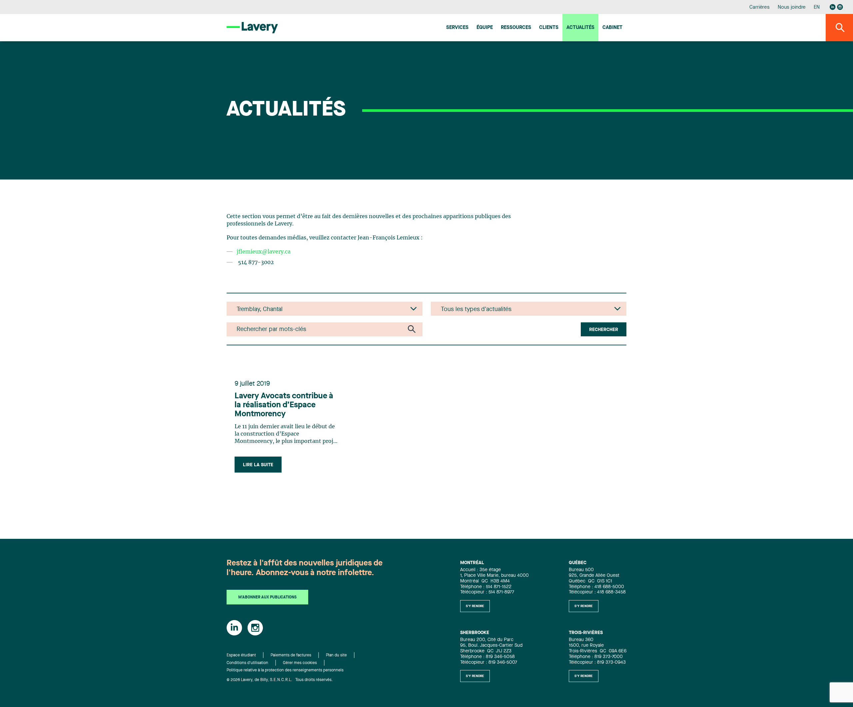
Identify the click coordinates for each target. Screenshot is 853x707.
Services (457, 27)
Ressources (516, 27)
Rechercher (603, 329)
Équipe (484, 27)
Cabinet (612, 27)
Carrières (759, 7)
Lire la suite (258, 465)
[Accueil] (252, 27)
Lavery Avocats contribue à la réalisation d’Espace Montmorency (284, 405)
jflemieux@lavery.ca (264, 251)
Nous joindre (792, 7)
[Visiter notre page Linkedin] (833, 7)
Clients (548, 27)
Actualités (580, 27)
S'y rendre (475, 606)
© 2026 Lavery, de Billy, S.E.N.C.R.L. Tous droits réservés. (280, 680)
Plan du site (336, 655)
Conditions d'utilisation (247, 663)
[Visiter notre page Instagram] (840, 7)
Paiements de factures (291, 655)
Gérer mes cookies (300, 663)
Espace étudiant (241, 655)
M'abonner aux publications (267, 597)
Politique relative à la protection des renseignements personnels (285, 670)
